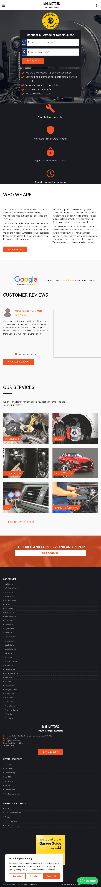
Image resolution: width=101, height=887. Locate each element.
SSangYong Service (11, 690)
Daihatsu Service (10, 600)
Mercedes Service (10, 649)
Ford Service (9, 608)
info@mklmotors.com (12, 741)
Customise (17, 876)
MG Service (8, 653)
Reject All (34, 876)
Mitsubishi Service (11, 661)
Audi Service (9, 584)
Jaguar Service (9, 629)
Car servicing (10, 773)
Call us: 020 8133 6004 (21, 522)
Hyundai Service (10, 617)
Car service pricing (12, 821)
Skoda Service (9, 686)
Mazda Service (9, 645)
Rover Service (9, 677)
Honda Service (9, 612)
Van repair (9, 781)
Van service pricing (12, 825)
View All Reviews (18, 362)
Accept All (51, 876)
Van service (9, 785)
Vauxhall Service (10, 706)
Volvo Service (9, 718)
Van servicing (10, 790)
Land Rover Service (11, 637)
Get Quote (33, 61)
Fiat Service (8, 604)
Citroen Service (9, 592)
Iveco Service (9, 625)
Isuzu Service (9, 621)
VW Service (8, 714)
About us (8, 808)
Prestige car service (12, 794)
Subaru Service (9, 694)
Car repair (9, 768)
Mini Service (9, 657)
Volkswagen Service (11, 710)
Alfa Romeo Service (11, 588)
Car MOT (8, 764)
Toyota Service (9, 702)
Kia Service (8, 633)
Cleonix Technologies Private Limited (84, 884)
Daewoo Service (10, 596)
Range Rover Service (11, 673)
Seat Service (8, 682)
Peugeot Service (10, 669)
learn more (15, 249)
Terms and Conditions (13, 813)
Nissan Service (9, 665)
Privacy (7, 817)
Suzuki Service (9, 698)
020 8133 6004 (52, 7)
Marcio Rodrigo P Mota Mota (28, 311)
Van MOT (8, 777)
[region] (34, 868)
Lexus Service (9, 641)
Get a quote (50, 553)
